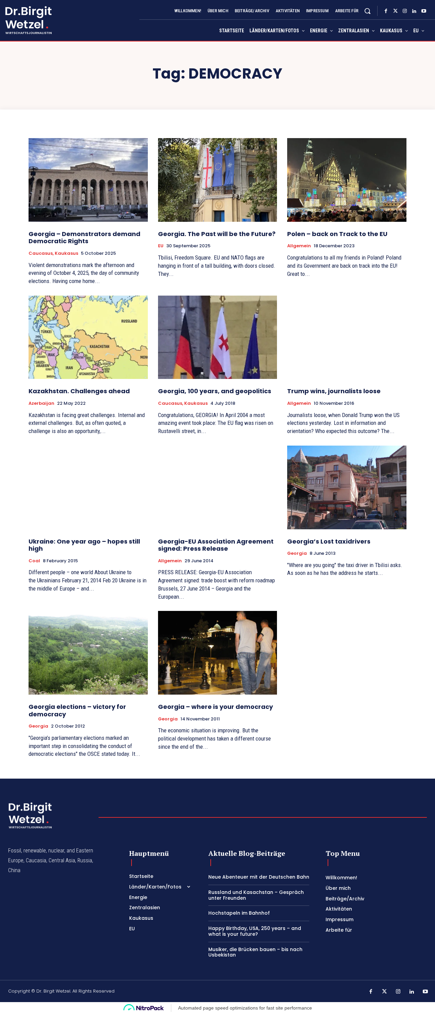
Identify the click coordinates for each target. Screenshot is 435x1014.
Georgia (297, 553)
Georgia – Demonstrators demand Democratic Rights (84, 238)
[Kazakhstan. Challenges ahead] (88, 337)
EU (160, 246)
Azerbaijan (41, 403)
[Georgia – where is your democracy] (217, 652)
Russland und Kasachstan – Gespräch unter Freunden (256, 895)
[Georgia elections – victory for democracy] (88, 652)
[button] (367, 11)
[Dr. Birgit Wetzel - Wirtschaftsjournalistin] (22, 20)
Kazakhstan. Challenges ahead (79, 391)
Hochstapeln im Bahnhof (239, 913)
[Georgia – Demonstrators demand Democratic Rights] (88, 179)
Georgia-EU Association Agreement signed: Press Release (216, 545)
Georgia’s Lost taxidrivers (328, 541)
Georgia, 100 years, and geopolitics (214, 391)
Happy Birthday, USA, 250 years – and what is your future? (254, 931)
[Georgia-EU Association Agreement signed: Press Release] (217, 487)
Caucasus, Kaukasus (53, 253)
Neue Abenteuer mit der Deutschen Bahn (258, 877)
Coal (34, 561)
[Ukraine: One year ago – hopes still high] (88, 487)
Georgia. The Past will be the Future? (217, 234)
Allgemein (299, 246)
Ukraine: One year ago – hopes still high (84, 545)
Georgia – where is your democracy (215, 706)
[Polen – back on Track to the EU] (346, 179)
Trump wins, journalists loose (334, 391)
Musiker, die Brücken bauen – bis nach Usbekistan (255, 952)
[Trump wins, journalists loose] (346, 337)
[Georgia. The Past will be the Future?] (217, 179)
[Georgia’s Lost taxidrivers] (346, 487)
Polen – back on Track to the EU (337, 234)
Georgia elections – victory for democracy (77, 710)
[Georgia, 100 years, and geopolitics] (217, 337)
